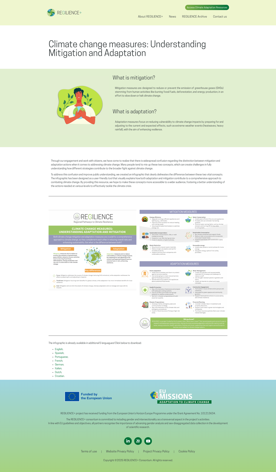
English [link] (59, 349)
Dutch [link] (58, 372)
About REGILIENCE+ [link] (150, 16)
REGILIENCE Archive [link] (194, 16)
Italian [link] (58, 368)
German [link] (59, 364)
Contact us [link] (220, 16)
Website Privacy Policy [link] (120, 451)
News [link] (172, 16)
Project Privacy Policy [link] (156, 451)
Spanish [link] (59, 353)
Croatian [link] (59, 376)
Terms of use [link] (89, 451)
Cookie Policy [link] (187, 451)
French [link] (58, 361)
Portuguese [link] (61, 357)
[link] (64, 12)
